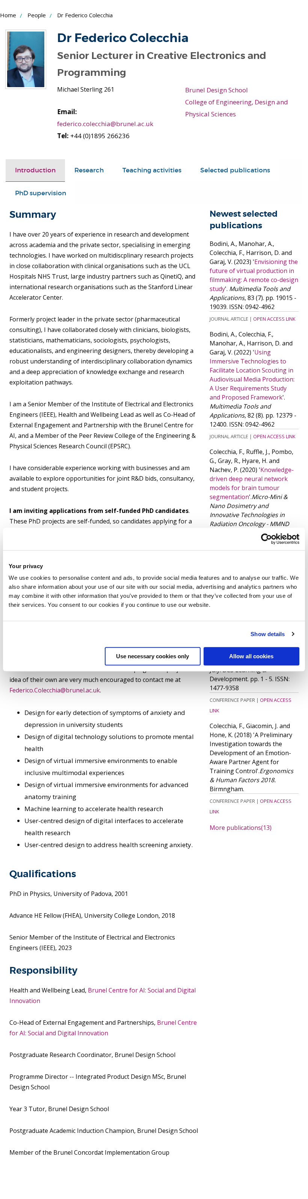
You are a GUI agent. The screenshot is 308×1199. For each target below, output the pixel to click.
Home (8, 15)
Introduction (35, 170)
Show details (268, 634)
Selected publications (235, 170)
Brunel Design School (216, 90)
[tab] (35, 170)
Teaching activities (151, 170)
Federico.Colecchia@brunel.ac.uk (54, 690)
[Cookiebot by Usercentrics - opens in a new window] (266, 538)
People (36, 15)
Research (89, 170)
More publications (241, 827)
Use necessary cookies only (152, 656)
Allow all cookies (251, 656)
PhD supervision (40, 193)
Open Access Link (274, 318)
